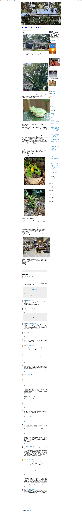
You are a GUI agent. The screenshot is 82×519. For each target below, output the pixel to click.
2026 (51, 105)
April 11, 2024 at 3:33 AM (30, 410)
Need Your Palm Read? (54, 142)
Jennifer (25, 276)
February (52, 177)
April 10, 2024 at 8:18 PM (32, 323)
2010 (51, 198)
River (24, 364)
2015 (51, 191)
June (51, 117)
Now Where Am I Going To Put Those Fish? (55, 166)
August (52, 114)
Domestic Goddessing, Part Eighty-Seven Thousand (54, 158)
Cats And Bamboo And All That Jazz (55, 164)
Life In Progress (52, 91)
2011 (51, 197)
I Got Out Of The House (54, 131)
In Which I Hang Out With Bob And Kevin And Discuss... (55, 130)
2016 (51, 190)
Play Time (52, 150)
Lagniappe (52, 159)
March (52, 176)
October (52, 111)
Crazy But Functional (54, 172)
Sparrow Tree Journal (53, 95)
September (52, 113)
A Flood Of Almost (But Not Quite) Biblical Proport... (55, 154)
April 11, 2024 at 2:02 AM (31, 396)
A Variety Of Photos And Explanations (54, 152)
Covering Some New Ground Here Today (55, 147)
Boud (24, 379)
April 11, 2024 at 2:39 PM (30, 468)
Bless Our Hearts (32, 27)
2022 (51, 182)
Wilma (25, 332)
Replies (26, 314)
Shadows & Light (52, 97)
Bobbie (27, 293)
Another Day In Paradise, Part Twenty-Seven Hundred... (55, 135)
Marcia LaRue (26, 300)
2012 (51, 195)
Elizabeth (25, 489)
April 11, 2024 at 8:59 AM (30, 446)
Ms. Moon (55, 31)
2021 (51, 183)
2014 (51, 193)
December (52, 109)
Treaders (25, 410)
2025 (51, 106)
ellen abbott (25, 446)
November (52, 110)
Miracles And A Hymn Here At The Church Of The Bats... (55, 128)
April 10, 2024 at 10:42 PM (29, 379)
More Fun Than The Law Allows (54, 174)
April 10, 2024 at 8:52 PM (30, 345)
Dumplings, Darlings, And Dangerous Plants (54, 149)
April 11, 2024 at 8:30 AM (31, 436)
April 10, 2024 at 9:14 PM (32, 354)
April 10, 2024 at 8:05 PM (32, 308)
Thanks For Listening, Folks (54, 169)
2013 (51, 194)
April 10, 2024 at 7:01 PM (33, 289)
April (52, 120)
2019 (51, 186)
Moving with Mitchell (27, 402)
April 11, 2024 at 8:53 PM (30, 477)
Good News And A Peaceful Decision (55, 168)
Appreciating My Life (54, 123)
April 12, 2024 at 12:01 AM (30, 489)
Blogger (45, 516)
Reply (25, 297)
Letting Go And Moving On (54, 126)
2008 (51, 201)
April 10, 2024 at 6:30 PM (29, 276)
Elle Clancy (25, 345)
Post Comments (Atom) (28, 510)
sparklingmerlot (26, 354)
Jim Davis (25, 477)
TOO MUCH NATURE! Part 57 (55, 122)
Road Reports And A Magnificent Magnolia (54, 144)
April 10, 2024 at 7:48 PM (31, 293)
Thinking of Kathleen (54, 141)
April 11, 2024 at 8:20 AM (30, 423)
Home (34, 508)
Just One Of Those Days (54, 133)
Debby (25, 459)
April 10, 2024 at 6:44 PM (31, 300)
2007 (51, 202)
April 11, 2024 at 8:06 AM (28, 416)
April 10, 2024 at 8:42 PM (29, 332)
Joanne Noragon (26, 323)
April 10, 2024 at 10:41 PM (28, 374)
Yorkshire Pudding (26, 308)
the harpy (51, 99)
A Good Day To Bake (54, 136)
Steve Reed (25, 423)
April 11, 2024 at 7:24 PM (33, 315)
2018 (51, 187)
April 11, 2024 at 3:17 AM (33, 402)
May (51, 118)
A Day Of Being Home (54, 171)
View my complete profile (52, 40)
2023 (51, 180)
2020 (51, 184)
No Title (52, 124)
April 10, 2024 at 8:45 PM (29, 339)
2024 (51, 107)
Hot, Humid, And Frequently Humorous (55, 140)
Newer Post (23, 508)
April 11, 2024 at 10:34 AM (29, 459)
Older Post (45, 508)
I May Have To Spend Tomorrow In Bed (55, 161)
